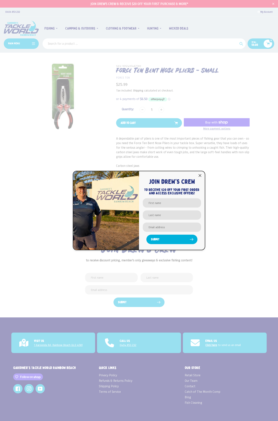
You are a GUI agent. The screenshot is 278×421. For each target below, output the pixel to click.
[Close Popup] (200, 175)
